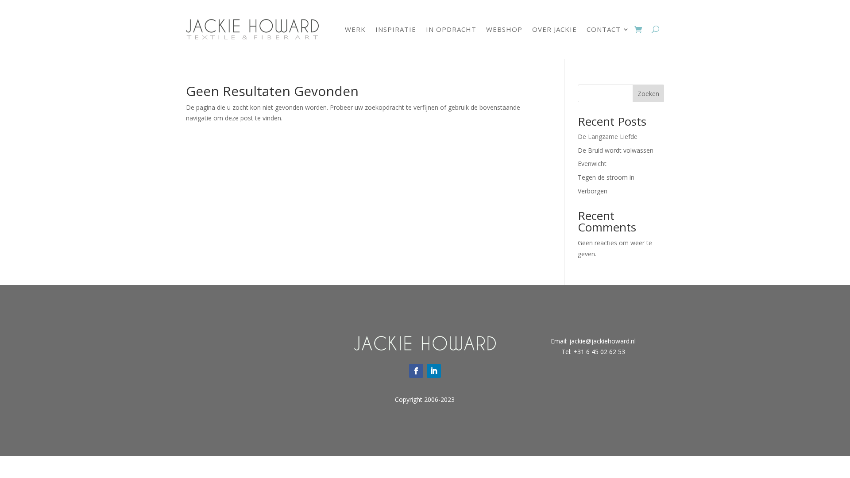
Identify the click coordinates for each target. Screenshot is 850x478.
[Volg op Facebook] (416, 371)
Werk (355, 29)
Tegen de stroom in (606, 177)
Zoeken (648, 93)
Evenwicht (592, 163)
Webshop (504, 29)
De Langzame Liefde (608, 136)
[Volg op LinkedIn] (434, 371)
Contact (604, 29)
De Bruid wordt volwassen (615, 150)
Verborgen (592, 191)
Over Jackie (554, 29)
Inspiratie (395, 29)
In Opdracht (451, 29)
